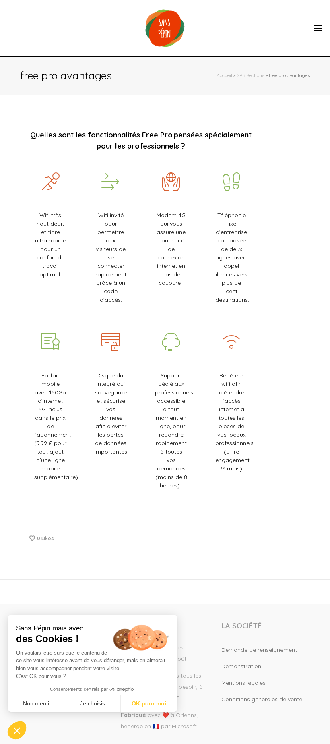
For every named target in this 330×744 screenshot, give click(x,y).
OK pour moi (149, 703)
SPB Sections (250, 75)
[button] (17, 730)
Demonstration (241, 666)
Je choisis (92, 703)
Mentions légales (243, 682)
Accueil (224, 75)
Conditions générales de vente (261, 699)
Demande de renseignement (259, 649)
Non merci (36, 703)
